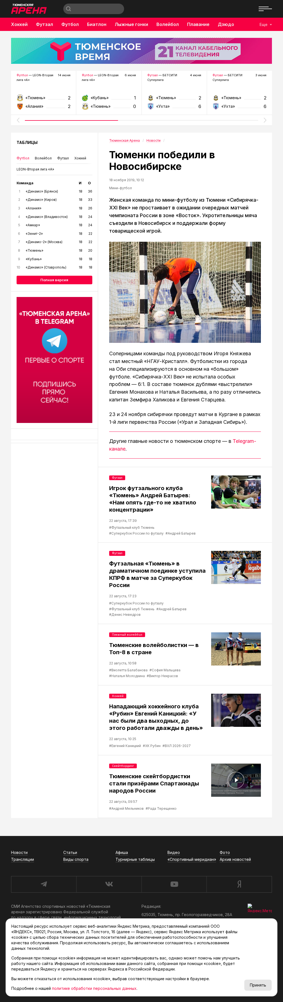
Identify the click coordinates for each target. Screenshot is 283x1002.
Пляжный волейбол (127, 635)
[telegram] (43, 884)
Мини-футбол (120, 188)
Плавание (198, 24)
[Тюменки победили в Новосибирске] (185, 292)
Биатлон (96, 24)
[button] (18, 120)
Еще (264, 24)
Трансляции (22, 859)
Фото (225, 852)
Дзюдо (226, 24)
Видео (173, 852)
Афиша (122, 852)
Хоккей (19, 24)
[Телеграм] (54, 360)
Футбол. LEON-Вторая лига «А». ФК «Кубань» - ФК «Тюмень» (109, 100)
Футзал (44, 24)
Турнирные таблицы (135, 859)
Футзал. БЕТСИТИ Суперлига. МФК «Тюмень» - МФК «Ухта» (174, 100)
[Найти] (68, 9)
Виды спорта (75, 859)
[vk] (109, 884)
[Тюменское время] (141, 51)
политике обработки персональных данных (94, 988)
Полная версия (54, 280)
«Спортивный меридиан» (191, 859)
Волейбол (167, 24)
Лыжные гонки (131, 24)
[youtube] (174, 884)
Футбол (70, 24)
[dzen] (239, 884)
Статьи (70, 852)
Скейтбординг (123, 766)
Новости (19, 852)
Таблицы (27, 142)
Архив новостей (235, 859)
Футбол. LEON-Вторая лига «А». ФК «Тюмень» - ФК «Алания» (43, 100)
